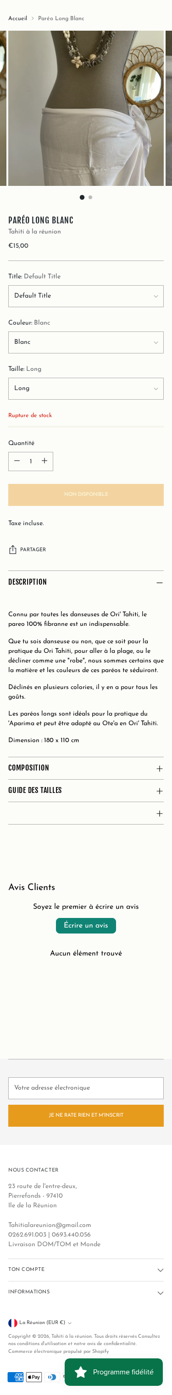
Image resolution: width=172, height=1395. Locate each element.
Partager (33, 550)
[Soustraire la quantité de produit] (17, 461)
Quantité (21, 443)
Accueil (17, 19)
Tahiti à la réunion (34, 231)
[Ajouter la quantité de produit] (44, 461)
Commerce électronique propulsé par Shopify (58, 1351)
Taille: (24, 369)
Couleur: (29, 323)
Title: (34, 276)
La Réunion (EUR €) (42, 1322)
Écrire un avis (86, 925)
